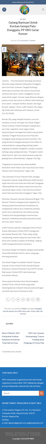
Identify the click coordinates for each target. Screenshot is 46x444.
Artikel (23, 19)
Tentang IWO (20, 433)
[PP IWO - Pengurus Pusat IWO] (24, 9)
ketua (24, 311)
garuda (5, 311)
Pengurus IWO (34, 433)
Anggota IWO (12, 435)
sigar (37, 311)
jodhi (19, 311)
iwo (16, 311)
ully (41, 311)
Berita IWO (24, 435)
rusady (32, 311)
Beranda (9, 433)
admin (32, 40)
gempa (11, 311)
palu (28, 311)
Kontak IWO (35, 435)
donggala (38, 309)
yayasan (23, 314)
